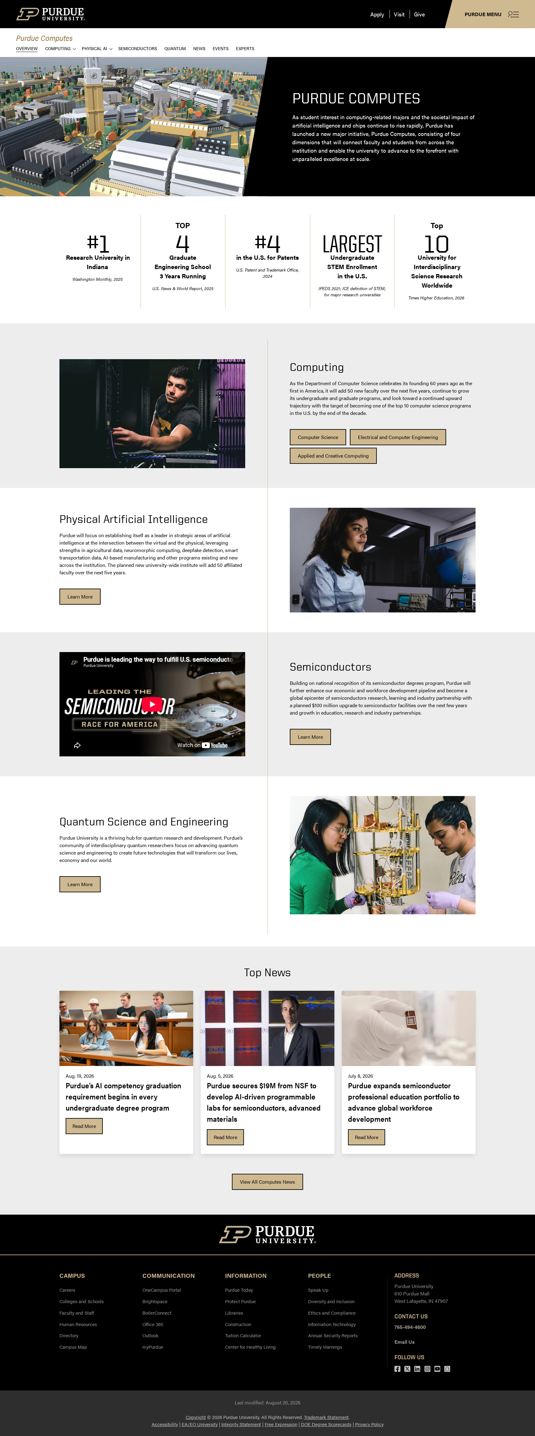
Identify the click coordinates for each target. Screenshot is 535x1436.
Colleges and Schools (81, 1301)
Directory (68, 1335)
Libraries (234, 1312)
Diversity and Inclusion (331, 1301)
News (199, 48)
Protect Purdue (240, 1301)
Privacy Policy (369, 1424)
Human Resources (78, 1324)
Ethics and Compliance (332, 1312)
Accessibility (165, 1424)
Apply (377, 14)
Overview (27, 48)
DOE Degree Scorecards (326, 1424)
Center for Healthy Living (250, 1346)
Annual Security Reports (333, 1335)
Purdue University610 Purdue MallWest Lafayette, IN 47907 (421, 1293)
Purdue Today (239, 1289)
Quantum (175, 48)
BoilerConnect (157, 1312)
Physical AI (94, 48)
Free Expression (281, 1424)
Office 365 (152, 1324)
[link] (318, 437)
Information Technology (332, 1324)
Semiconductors (137, 48)
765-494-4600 (410, 1326)
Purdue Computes (44, 37)
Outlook (150, 1335)
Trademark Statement (326, 1417)
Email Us (404, 1341)
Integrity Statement (241, 1424)
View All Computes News (267, 1181)
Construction (238, 1324)
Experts (245, 48)
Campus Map (73, 1346)
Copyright (196, 1417)
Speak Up (318, 1289)
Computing (58, 48)
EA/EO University (200, 1424)
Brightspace (154, 1301)
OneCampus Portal (161, 1289)
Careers (67, 1289)
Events (220, 48)
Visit (399, 14)
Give (419, 14)
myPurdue (152, 1346)
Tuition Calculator (243, 1335)
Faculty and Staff (76, 1312)
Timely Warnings (325, 1346)
